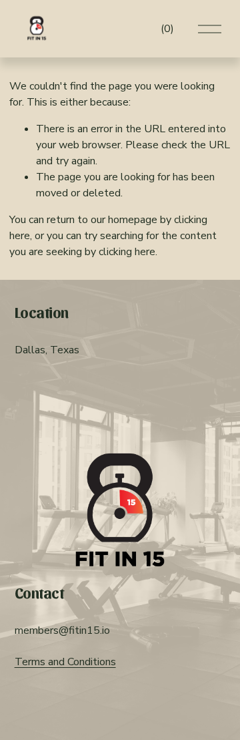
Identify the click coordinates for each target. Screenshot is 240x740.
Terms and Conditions (65, 662)
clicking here (127, 251)
